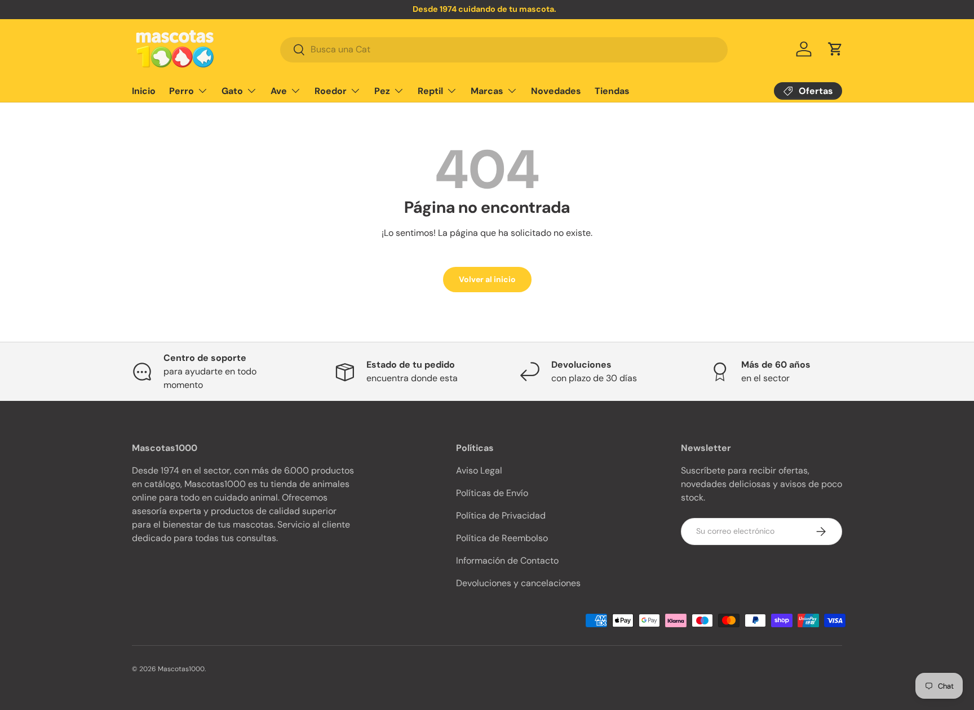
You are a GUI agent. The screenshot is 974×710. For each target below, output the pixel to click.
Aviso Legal (479, 470)
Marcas (487, 90)
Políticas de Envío (492, 493)
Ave (279, 90)
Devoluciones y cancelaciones (518, 583)
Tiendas (612, 90)
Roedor (331, 90)
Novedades (556, 90)
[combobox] (504, 49)
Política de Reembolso (502, 538)
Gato (232, 90)
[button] (835, 49)
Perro (181, 90)
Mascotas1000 (181, 668)
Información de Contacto (507, 560)
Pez (382, 90)
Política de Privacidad (501, 515)
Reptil (430, 90)
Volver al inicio (487, 279)
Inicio (144, 90)
